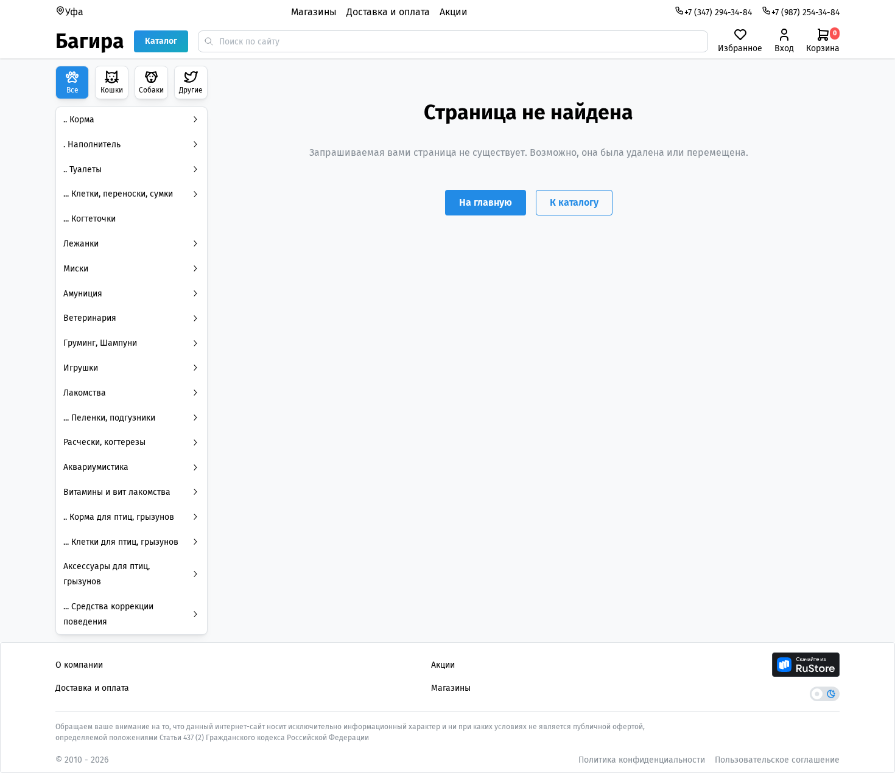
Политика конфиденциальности (641, 760)
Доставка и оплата (388, 12)
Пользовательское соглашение (777, 760)
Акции (454, 12)
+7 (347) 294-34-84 (718, 12)
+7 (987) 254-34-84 (805, 12)
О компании (79, 665)
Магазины (314, 12)
